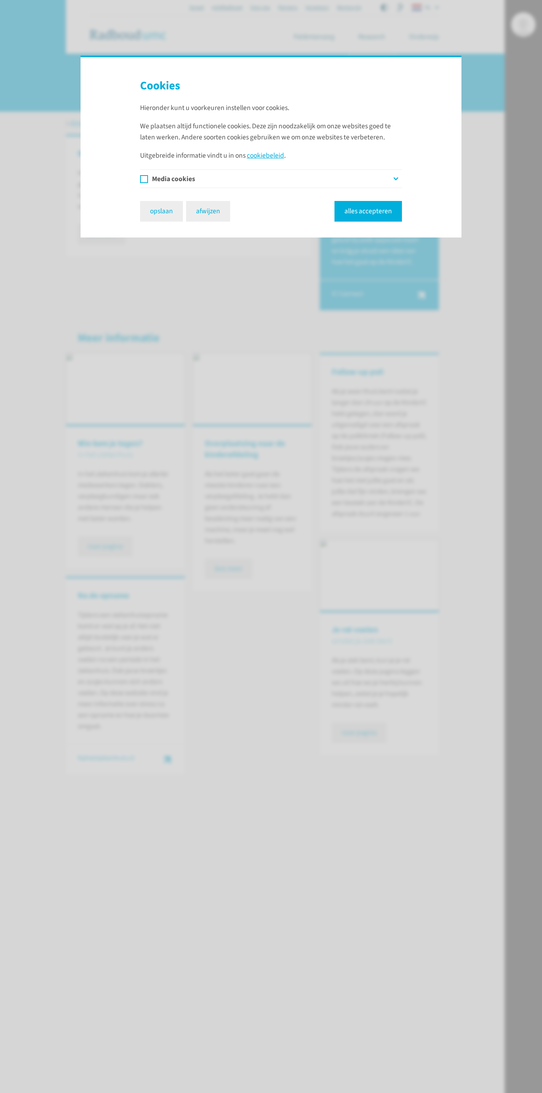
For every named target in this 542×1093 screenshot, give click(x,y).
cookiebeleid (265, 155)
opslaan (161, 211)
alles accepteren (368, 211)
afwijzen (208, 211)
